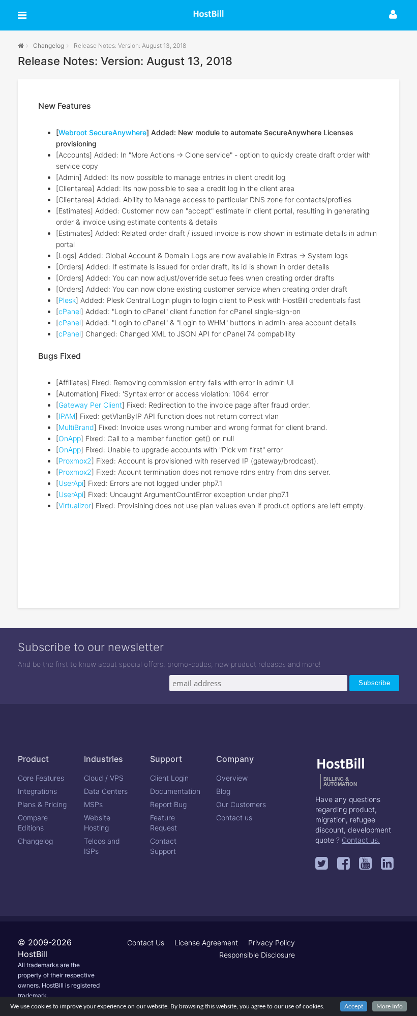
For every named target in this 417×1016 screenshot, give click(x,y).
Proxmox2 (75, 460)
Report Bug (168, 804)
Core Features (41, 778)
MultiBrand (76, 427)
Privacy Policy (271, 942)
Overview (232, 778)
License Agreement (206, 942)
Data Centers (106, 791)
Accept (353, 1006)
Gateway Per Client (90, 405)
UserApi (70, 483)
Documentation (175, 791)
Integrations (37, 791)
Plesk (67, 300)
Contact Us (145, 942)
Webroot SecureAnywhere (102, 132)
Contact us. (361, 840)
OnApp (69, 438)
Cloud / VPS (104, 778)
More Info (389, 1006)
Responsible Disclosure (257, 954)
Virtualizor (74, 505)
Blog (223, 791)
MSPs (93, 804)
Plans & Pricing (42, 804)
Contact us (234, 817)
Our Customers (241, 804)
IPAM (66, 416)
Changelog (48, 45)
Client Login (169, 778)
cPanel (69, 311)
